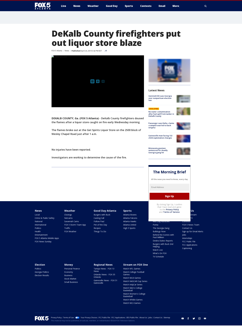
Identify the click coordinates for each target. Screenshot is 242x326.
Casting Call (99, 218)
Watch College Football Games (133, 273)
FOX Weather (70, 231)
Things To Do (100, 231)
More (176, 6)
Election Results (42, 275)
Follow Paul (99, 221)
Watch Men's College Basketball (132, 289)
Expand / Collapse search (205, 6)
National (38, 221)
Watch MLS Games (132, 303)
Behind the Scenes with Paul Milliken (163, 236)
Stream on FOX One (135, 264)
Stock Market (70, 278)
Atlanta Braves (130, 214)
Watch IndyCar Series (132, 284)
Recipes (97, 228)
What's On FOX (160, 253)
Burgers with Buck (102, 214)
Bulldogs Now (159, 231)
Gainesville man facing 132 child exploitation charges (160, 136)
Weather (69, 210)
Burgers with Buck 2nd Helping (163, 245)
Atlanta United (129, 224)
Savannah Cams (71, 221)
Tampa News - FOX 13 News (104, 269)
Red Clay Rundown (161, 221)
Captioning (187, 248)
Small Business (71, 282)
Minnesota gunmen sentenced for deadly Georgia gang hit (158, 150)
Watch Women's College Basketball (134, 295)
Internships (187, 238)
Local (37, 214)
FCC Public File (188, 241)
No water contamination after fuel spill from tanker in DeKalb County (161, 113)
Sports (127, 210)
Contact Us (187, 228)
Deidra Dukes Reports (163, 240)
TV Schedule (158, 256)
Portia (155, 224)
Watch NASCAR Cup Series (135, 281)
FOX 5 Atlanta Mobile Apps (47, 238)
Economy (68, 272)
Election (40, 264)
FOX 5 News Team (190, 224)
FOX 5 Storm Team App (75, 224)
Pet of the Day (100, 224)
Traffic (67, 228)
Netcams (68, 218)
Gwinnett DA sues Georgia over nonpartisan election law (160, 98)
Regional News (103, 264)
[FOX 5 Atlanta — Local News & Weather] (44, 6)
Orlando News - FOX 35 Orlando (104, 275)
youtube (182, 318)
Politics (38, 228)
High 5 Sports (129, 228)
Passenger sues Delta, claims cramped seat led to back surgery (161, 125)
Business (68, 275)
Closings (68, 214)
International (40, 224)
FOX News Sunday (43, 241)
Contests (186, 221)
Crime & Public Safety (44, 218)
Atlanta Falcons (130, 218)
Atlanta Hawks (129, 221)
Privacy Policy (172, 209)
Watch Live (158, 250)
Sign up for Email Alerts (192, 231)
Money (68, 264)
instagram (199, 318)
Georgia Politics (42, 272)
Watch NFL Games (131, 268)
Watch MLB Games (132, 278)
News (67, 50)
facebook (188, 318)
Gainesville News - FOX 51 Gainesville (105, 281)
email (205, 318)
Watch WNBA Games (133, 299)
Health (38, 231)
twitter (194, 318)
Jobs (184, 234)
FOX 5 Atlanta (57, 50)
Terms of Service (171, 212)
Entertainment (41, 234)
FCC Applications (189, 245)
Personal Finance (72, 268)
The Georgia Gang (161, 228)
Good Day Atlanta (105, 210)
